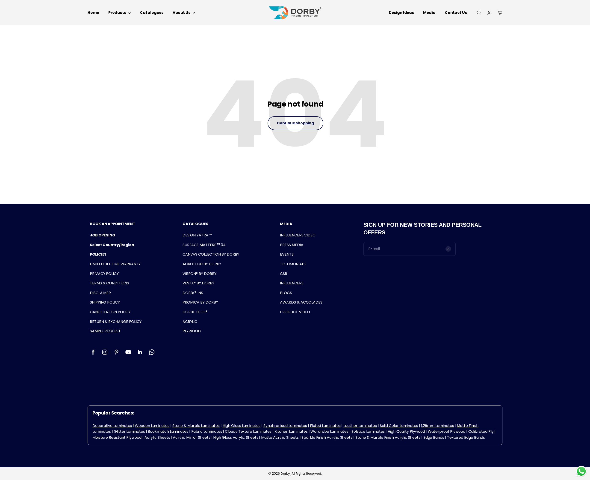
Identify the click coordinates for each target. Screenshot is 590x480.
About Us (181, 12)
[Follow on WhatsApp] (152, 352)
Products (117, 12)
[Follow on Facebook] (93, 352)
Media (429, 12)
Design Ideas (401, 12)
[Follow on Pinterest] (116, 352)
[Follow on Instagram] (105, 352)
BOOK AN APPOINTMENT (112, 224)
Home (93, 12)
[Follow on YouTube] (128, 352)
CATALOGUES (195, 224)
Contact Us (456, 12)
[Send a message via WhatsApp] (581, 471)
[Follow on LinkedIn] (140, 352)
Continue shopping (295, 123)
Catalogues (151, 12)
